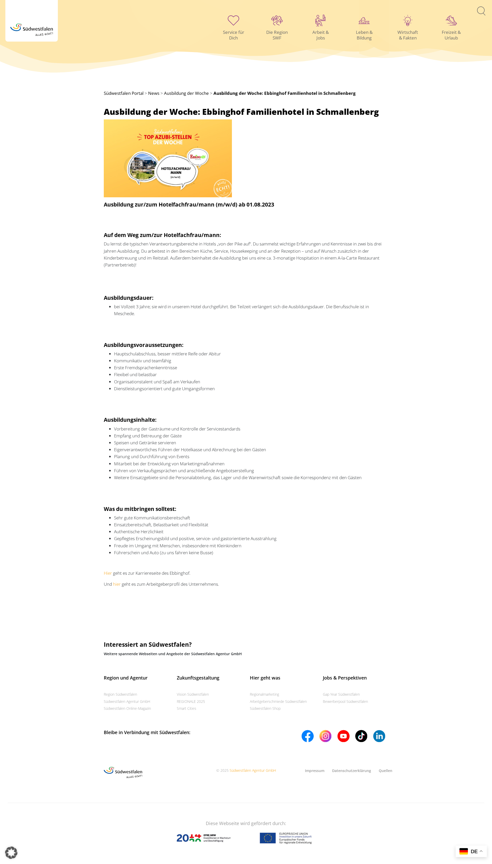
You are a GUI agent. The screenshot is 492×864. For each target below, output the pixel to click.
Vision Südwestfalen (193, 694)
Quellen (385, 770)
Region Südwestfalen (120, 694)
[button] (11, 852)
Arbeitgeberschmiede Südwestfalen (278, 701)
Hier (108, 573)
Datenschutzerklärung (351, 770)
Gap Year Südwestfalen (341, 694)
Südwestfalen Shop (265, 708)
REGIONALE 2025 (191, 701)
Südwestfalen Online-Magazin (127, 708)
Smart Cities (186, 708)
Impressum (314, 770)
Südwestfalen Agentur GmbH (127, 701)
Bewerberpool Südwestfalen (345, 701)
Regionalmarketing (264, 694)
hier (117, 584)
